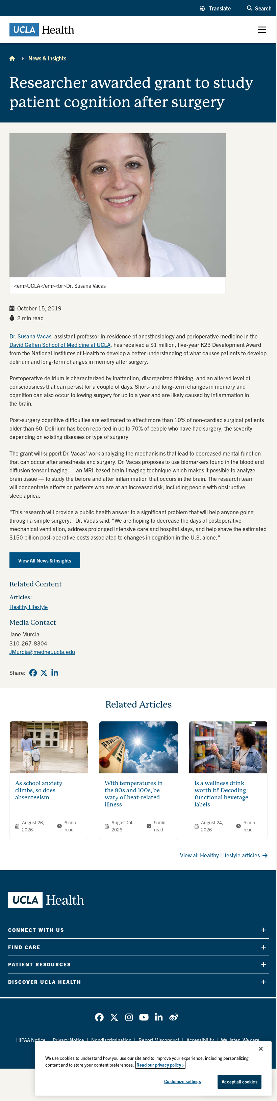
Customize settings (182, 1081)
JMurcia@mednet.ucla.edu (42, 651)
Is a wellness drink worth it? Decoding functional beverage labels (221, 793)
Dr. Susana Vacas (30, 335)
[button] (215, 8)
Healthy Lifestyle (28, 606)
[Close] (260, 1048)
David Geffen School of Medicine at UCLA (59, 344)
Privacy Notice (68, 1040)
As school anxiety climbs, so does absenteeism (38, 790)
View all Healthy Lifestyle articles (220, 854)
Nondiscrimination (111, 1040)
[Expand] (263, 930)
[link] (33, 673)
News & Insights (47, 58)
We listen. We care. (241, 1040)
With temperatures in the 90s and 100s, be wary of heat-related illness (134, 793)
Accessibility (200, 1040)
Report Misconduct (158, 1040)
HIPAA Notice (31, 1040)
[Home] (12, 58)
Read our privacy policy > (160, 1065)
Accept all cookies (239, 1081)
